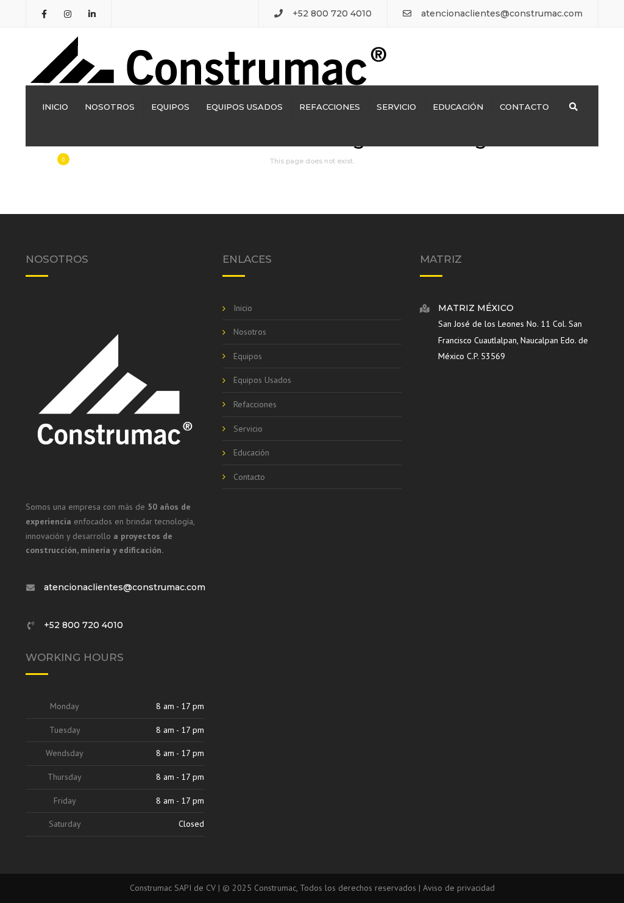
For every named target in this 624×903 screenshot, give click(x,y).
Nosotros (110, 107)
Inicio (55, 107)
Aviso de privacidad (459, 887)
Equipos (170, 107)
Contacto (524, 107)
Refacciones (329, 107)
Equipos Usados (244, 107)
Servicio (396, 107)
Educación (458, 107)
